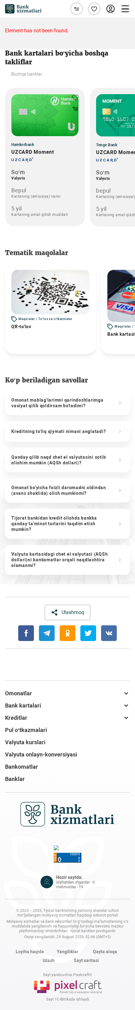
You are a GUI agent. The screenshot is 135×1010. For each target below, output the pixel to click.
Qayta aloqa (105, 951)
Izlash (49, 960)
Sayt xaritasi (86, 960)
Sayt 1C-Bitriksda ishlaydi (67, 999)
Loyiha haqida (30, 951)
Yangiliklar (67, 951)
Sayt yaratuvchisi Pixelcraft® (67, 975)
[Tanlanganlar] (94, 9)
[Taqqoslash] (76, 9)
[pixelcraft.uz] (67, 985)
